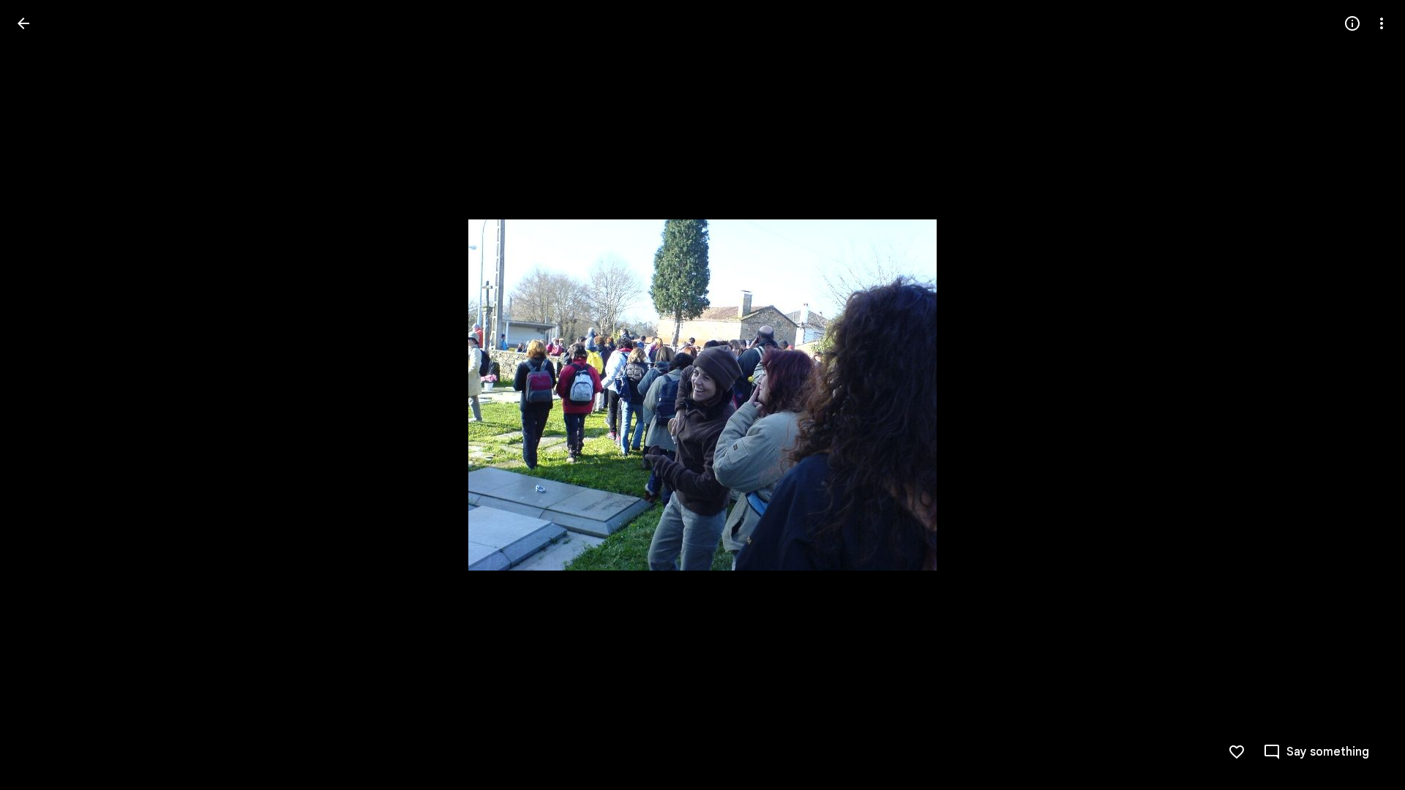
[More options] (1381, 23)
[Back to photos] (23, 23)
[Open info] (1352, 23)
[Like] (1236, 752)
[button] (40, 395)
